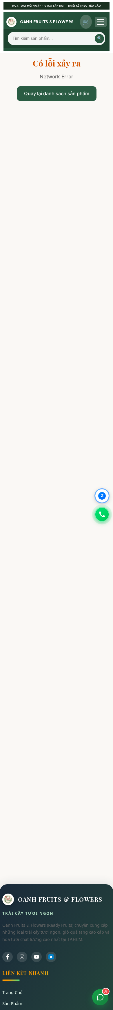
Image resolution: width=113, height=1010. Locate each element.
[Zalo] (51, 957)
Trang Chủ (12, 992)
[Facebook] (7, 957)
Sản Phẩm (12, 1003)
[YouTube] (36, 957)
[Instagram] (22, 957)
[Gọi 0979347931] (102, 514)
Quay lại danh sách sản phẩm (56, 93)
